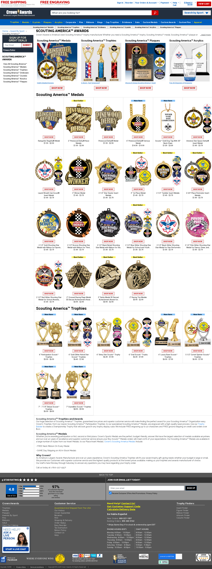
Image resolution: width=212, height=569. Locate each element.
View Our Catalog (10, 525)
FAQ (56, 518)
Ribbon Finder (183, 513)
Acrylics (59, 22)
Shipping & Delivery (63, 520)
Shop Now (57, 88)
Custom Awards (168, 22)
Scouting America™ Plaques (15, 81)
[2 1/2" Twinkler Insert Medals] (168, 171)
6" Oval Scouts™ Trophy (138, 355)
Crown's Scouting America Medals (119, 441)
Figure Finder (182, 510)
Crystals (36, 22)
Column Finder (183, 518)
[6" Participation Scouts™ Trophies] (49, 332)
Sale (137, 22)
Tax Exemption (60, 528)
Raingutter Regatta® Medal (49, 141)
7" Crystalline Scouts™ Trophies (78, 407)
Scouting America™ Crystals (15, 76)
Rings (100, 22)
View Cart (204, 4)
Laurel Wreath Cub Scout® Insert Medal (49, 194)
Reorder (129, 3)
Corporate (71, 22)
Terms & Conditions (37, 567)
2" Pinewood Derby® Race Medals (78, 142)
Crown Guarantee (62, 513)
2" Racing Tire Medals (138, 297)
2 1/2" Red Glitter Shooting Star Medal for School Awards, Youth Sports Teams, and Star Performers (48, 298)
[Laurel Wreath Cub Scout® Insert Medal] (49, 171)
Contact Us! (128, 503)
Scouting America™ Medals (14, 67)
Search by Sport (194, 12)
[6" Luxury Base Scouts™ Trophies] (168, 332)
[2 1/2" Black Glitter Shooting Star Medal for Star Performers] (168, 223)
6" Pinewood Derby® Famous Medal (138, 142)
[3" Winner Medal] (79, 171)
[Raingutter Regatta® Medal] (49, 119)
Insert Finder (182, 508)
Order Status (60, 523)
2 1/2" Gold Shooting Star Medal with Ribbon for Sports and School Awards (48, 246)
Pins (81, 22)
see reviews (56, 497)
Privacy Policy (9, 50)
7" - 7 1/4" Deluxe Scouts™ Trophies (48, 408)
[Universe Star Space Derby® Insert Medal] (198, 119)
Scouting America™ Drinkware (16, 73)
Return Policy (60, 530)
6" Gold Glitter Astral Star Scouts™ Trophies (79, 356)
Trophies (14, 22)
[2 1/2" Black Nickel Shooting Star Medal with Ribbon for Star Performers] (108, 223)
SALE (4, 523)
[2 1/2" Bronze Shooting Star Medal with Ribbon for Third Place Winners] (79, 223)
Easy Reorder (60, 525)
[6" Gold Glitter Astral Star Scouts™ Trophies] (79, 332)
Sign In (120, 3)
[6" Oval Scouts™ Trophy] (138, 332)
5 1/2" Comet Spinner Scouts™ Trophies (198, 356)
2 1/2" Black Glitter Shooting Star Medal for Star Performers (167, 246)
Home (5, 31)
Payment (165, 3)
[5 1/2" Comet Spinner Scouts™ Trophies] (198, 332)
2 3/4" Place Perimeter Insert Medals (197, 194)
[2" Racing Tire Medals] (138, 275)
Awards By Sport (10, 515)
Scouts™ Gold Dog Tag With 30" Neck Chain (167, 142)
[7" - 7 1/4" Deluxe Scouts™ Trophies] (49, 384)
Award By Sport (17, 31)
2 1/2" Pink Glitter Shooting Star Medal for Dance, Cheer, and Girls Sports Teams (197, 246)
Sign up (191, 488)
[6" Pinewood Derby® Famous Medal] (138, 119)
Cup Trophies (112, 22)
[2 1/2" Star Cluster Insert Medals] (108, 171)
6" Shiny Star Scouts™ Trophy (108, 355)
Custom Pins (185, 22)
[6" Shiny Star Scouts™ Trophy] (108, 332)
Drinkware (127, 22)
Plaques (48, 22)
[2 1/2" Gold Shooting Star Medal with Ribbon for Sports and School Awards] (49, 223)
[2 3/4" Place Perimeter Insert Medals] (198, 171)
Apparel (198, 22)
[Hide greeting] (27, 528)
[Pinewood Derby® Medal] (108, 119)
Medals (25, 22)
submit (27, 45)
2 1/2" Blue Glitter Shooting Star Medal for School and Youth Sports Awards (138, 246)
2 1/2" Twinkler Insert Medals (167, 193)
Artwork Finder (183, 515)
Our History (59, 510)
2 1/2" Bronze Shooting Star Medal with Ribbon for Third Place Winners (78, 246)
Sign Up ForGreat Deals (18, 39)
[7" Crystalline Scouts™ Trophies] (79, 384)
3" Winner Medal (78, 193)
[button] (205, 35)
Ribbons (90, 22)
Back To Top (106, 475)
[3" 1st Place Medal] (138, 171)
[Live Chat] (3, 560)
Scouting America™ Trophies (15, 70)
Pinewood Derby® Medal (108, 141)
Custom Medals (150, 22)
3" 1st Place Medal (138, 193)
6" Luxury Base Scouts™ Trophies (168, 356)
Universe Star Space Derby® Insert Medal (197, 142)
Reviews (58, 515)
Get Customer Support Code (123, 506)
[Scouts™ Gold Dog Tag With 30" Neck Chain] (168, 119)
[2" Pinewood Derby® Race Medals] (79, 119)
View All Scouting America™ (15, 64)
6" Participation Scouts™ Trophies (49, 356)
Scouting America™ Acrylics (15, 79)
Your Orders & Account (146, 3)
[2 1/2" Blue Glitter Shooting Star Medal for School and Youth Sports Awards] (138, 223)
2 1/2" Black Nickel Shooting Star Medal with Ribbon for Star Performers (108, 246)
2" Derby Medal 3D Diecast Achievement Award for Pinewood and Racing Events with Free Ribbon (108, 298)
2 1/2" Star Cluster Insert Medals (108, 194)
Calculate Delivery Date (121, 509)
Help (175, 3)
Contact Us (59, 533)
